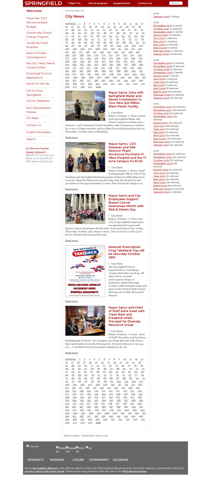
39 (141, 29)
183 (81, 70)
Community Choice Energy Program (38, 35)
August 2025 (160, 34)
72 (105, 39)
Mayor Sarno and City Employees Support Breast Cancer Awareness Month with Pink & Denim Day (126, 202)
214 (67, 80)
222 (126, 80)
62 (123, 36)
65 (142, 36)
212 (137, 77)
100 (119, 45)
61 (117, 36)
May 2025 (159, 41)
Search (31, 139)
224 (141, 80)
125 (138, 51)
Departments (121, 3)
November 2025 (162, 25)
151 (89, 61)
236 (67, 86)
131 (103, 55)
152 (96, 61)
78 (142, 39)
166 (119, 64)
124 (130, 51)
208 (107, 77)
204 (75, 77)
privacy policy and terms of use (44, 471)
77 (136, 39)
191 (141, 70)
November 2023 (162, 110)
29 (79, 29)
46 (105, 32)
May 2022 (159, 179)
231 (113, 83)
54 (72, 36)
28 (72, 29)
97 (98, 45)
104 (67, 48)
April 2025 (159, 44)
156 (125, 61)
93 (73, 45)
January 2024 (161, 97)
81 (79, 42)
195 (89, 74)
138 (74, 58)
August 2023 (160, 122)
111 (119, 48)
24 (127, 26)
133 (118, 55)
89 (130, 42)
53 (66, 36)
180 (140, 67)
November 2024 (162, 66)
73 (111, 39)
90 (137, 42)
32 (97, 29)
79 (66, 42)
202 (142, 74)
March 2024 (160, 91)
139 (82, 58)
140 (89, 58)
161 (82, 64)
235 (143, 83)
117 (80, 51)
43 (85, 32)
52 (143, 32)
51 (137, 32)
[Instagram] (72, 451)
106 (82, 48)
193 (74, 74)
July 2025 (159, 38)
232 (120, 83)
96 (92, 45)
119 (94, 51)
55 (79, 36)
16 (78, 26)
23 (121, 26)
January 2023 (161, 144)
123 (123, 51)
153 (103, 61)
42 (79, 32)
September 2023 (163, 116)
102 (134, 45)
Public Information (38, 132)
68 (79, 39)
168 (134, 64)
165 (111, 64)
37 (129, 29)
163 (96, 64)
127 (74, 55)
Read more (71, 137)
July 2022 (159, 172)
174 (96, 67)
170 (67, 67)
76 (129, 39)
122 (116, 51)
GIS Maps (32, 118)
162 (89, 64)
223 (133, 80)
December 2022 (162, 153)
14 (66, 26)
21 (108, 26)
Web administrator (134, 471)
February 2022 (161, 188)
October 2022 (161, 160)
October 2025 (161, 28)
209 (115, 77)
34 (110, 29)
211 (130, 77)
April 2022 (159, 182)
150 (82, 61)
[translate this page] (99, 449)
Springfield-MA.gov (45, 468)
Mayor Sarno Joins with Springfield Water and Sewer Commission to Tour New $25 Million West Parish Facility (126, 99)
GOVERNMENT (99, 459)
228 (90, 83)
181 (67, 70)
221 (118, 80)
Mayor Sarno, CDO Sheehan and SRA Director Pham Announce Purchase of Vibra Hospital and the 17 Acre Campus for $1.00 (127, 152)
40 (66, 32)
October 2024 (161, 69)
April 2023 (159, 135)
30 (85, 29)
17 (84, 26)
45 (98, 32)
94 (79, 45)
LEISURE (78, 459)
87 (117, 42)
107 (90, 48)
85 (105, 42)
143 (111, 58)
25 (133, 26)
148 (67, 61)
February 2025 (161, 50)
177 (117, 67)
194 (82, 74)
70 (92, 39)
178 (125, 67)
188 (119, 70)
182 (74, 70)
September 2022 (163, 163)
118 (87, 51)
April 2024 (159, 88)
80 (73, 42)
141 (96, 58)
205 (83, 77)
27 (66, 29)
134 (125, 55)
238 (82, 86)
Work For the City (37, 83)
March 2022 (160, 185)
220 (111, 80)
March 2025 (160, 47)
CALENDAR (120, 459)
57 (91, 36)
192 (67, 74)
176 (110, 67)
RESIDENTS (36, 459)
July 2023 (159, 125)
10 (124, 23)
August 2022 (160, 169)
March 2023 (160, 138)
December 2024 (162, 63)
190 (134, 70)
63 (129, 36)
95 (85, 45)
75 (123, 39)
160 (75, 64)
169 (141, 64)
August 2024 (160, 75)
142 (104, 58)
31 (92, 29)
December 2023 (162, 106)
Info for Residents (38, 100)
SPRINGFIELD (43, 3)
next (98, 86)
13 (142, 23)
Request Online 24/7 (36, 151)
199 (119, 74)
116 (73, 51)
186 (104, 70)
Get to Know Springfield (34, 93)
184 (89, 70)
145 (126, 58)
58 (97, 36)
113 (133, 48)
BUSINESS (57, 459)
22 (114, 26)
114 (140, 48)
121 (109, 51)
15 (72, 26)
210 (123, 77)
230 (105, 83)
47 (111, 32)
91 (143, 42)
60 (110, 36)
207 (99, 77)
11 (131, 23)
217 (89, 80)
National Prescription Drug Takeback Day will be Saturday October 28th (126, 252)
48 (117, 32)
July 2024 (159, 78)
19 (96, 26)
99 (111, 45)
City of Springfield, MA (74, 11)
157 (132, 61)
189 (126, 70)
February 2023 (161, 141)
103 (141, 45)
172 (81, 67)
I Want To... (74, 3)
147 (141, 58)
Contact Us (145, 3)
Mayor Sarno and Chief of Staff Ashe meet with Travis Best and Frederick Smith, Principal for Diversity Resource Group (126, 316)
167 (126, 64)
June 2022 (159, 176)
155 (118, 61)
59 (104, 36)
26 (139, 26)
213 (144, 77)
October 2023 (161, 113)
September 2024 (163, 72)
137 (67, 58)
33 (104, 29)
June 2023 (159, 129)
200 (127, 74)
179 (132, 67)
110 (113, 48)
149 (75, 61)
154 (111, 61)
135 (132, 55)
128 (82, 55)
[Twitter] (80, 451)
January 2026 (161, 16)
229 (98, 83)
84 (98, 42)
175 (103, 67)
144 (118, 58)
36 (122, 29)
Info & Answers (98, 3)
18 (90, 26)
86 (111, 42)
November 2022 (162, 157)
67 (73, 39)
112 (126, 48)
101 (126, 45)
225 (67, 83)
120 (102, 51)
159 (67, 64)
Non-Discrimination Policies (38, 110)
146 (133, 58)
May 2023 (159, 132)
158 (140, 61)
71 (99, 39)
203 (67, 77)
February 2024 (162, 94)
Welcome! (34, 11)
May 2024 (159, 85)
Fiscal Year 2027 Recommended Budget (36, 22)
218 (96, 80)
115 (67, 51)
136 (139, 55)
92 (66, 45)
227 (82, 83)
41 (73, 32)
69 (86, 39)
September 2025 (163, 31)
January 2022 (161, 191)
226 (75, 83)
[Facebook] (61, 451)
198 (112, 74)
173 (88, 67)
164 (104, 64)
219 (103, 80)
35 (116, 29)
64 (136, 36)
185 (96, 70)
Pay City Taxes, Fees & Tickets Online (40, 65)
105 (75, 48)
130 (96, 55)
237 (75, 86)
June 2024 (159, 81)
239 (90, 86)
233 (128, 83)
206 (91, 77)
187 (111, 70)
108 (98, 48)
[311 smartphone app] (89, 447)
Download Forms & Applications (38, 75)
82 (85, 42)
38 (135, 29)
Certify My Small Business (37, 45)
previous (70, 23)
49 (124, 32)
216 (82, 80)
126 (67, 55)
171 (74, 67)
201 (135, 74)
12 (136, 23)
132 (110, 55)
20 (102, 26)
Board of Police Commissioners (36, 55)
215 (74, 80)
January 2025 (161, 53)
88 (124, 42)
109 (105, 48)
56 (85, 36)
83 (92, 42)
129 (89, 55)
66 (66, 39)
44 (92, 32)
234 (135, 83)
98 (105, 45)
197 (104, 74)
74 (117, 39)
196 (97, 74)
